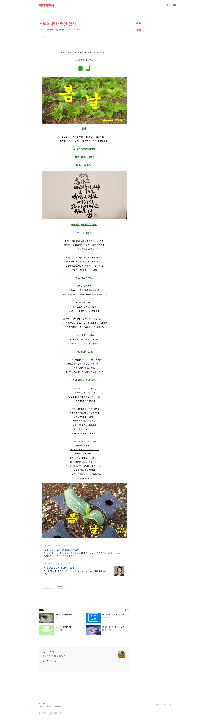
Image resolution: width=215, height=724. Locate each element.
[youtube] (55, 713)
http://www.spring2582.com (55, 564)
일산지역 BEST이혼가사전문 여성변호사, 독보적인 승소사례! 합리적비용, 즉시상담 (75, 572)
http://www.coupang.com (54, 546)
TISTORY (42, 703)
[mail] (61, 713)
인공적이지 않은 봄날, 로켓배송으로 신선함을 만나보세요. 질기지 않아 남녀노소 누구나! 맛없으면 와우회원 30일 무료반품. (83, 554)
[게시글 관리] (52, 586)
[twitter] (44, 713)
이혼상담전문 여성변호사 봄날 (59, 567)
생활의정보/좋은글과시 (47, 29)
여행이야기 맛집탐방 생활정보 (54, 655)
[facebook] (39, 713)
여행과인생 (46, 5)
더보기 (126, 609)
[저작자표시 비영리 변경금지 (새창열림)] (69, 587)
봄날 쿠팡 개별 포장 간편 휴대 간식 (61, 549)
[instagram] (50, 713)
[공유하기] (49, 586)
